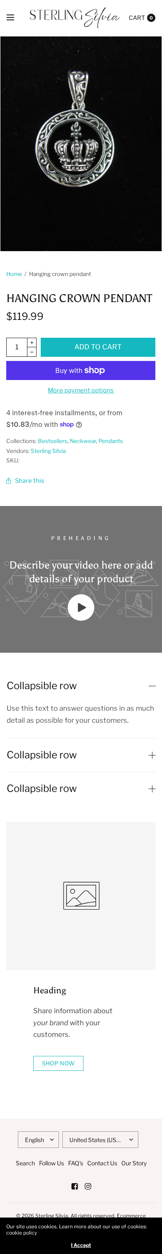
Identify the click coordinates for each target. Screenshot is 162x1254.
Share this (29, 480)
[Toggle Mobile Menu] (16, 18)
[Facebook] (74, 1186)
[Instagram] (87, 1186)
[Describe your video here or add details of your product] (81, 618)
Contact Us (102, 1163)
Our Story (134, 1163)
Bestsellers (52, 441)
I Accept (81, 1245)
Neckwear (83, 441)
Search (25, 1163)
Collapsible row (42, 686)
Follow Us (51, 1163)
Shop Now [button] (58, 1063)
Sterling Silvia (48, 451)
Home (14, 274)
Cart (137, 17)
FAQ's (75, 1163)
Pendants (110, 441)
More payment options (81, 390)
